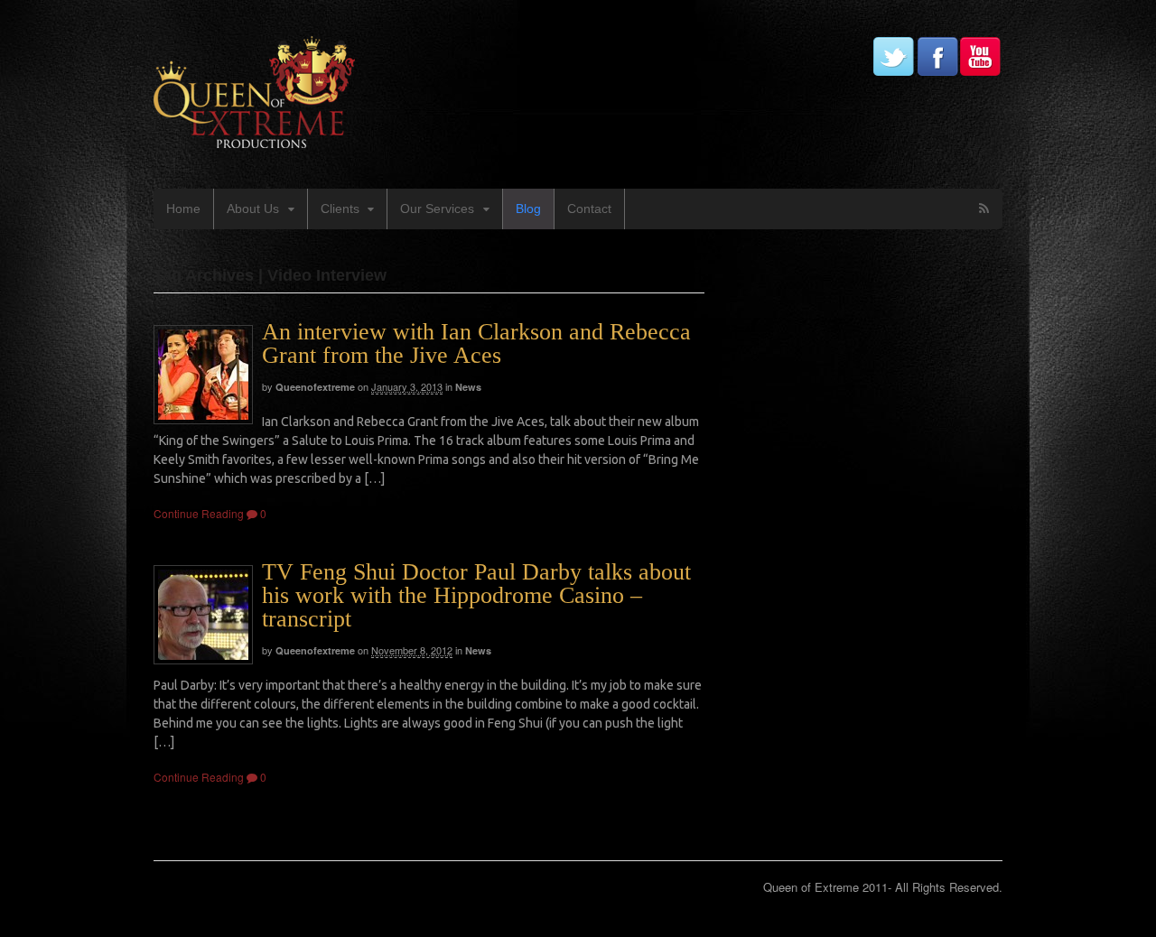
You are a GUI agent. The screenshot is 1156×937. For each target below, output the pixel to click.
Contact (589, 208)
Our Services (437, 208)
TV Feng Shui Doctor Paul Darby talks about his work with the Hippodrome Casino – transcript (476, 595)
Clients (340, 208)
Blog (528, 208)
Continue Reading (199, 513)
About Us (253, 208)
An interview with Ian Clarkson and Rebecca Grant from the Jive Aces (476, 343)
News (468, 387)
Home (183, 208)
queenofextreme (315, 387)
